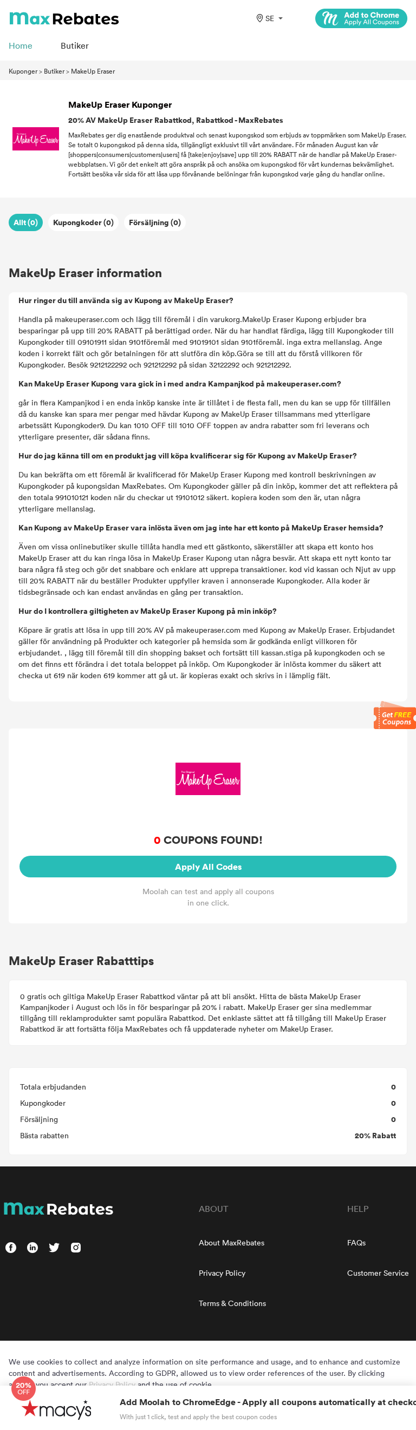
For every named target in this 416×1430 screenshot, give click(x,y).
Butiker (54, 71)
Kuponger (23, 71)
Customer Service (378, 1273)
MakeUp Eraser (93, 71)
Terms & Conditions (232, 1303)
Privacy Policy (222, 1273)
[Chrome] (361, 18)
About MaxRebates (231, 1242)
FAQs (356, 1242)
